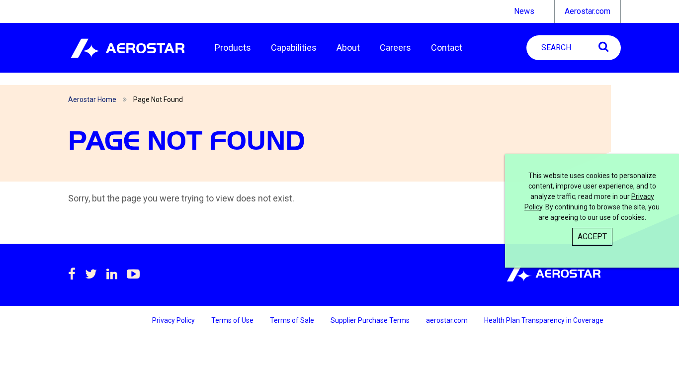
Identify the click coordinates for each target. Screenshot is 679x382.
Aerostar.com (587, 11)
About (348, 47)
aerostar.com (447, 320)
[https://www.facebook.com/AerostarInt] (72, 274)
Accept (592, 236)
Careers (395, 47)
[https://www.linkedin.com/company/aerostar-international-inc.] (111, 274)
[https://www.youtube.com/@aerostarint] (133, 274)
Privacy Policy (174, 320)
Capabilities (294, 47)
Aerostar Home (92, 99)
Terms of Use (233, 320)
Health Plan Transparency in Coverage (543, 320)
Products (233, 47)
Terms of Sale (293, 320)
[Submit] (603, 46)
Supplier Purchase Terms (371, 320)
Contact (446, 47)
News (524, 11)
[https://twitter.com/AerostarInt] (91, 274)
